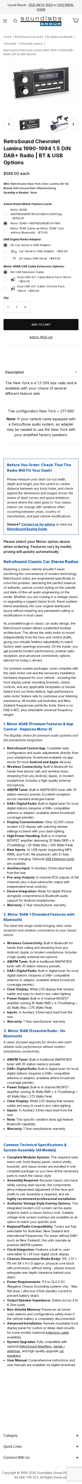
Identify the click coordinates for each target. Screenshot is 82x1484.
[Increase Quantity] (25, 307)
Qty (6, 297)
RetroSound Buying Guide (27, 529)
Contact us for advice (38, 524)
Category (10, 1435)
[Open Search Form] (15, 20)
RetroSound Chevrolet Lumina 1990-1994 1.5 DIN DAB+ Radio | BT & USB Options (38, 52)
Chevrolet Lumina (31, 43)
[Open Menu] (5, 20)
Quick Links (12, 1446)
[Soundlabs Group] (41, 20)
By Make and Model (59, 36)
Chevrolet (9, 43)
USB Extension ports (59, 859)
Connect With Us (16, 1457)
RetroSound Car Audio (29, 36)
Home (7, 36)
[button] (29, 124)
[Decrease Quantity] (8, 307)
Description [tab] (14, 372)
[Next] (73, 124)
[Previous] (8, 124)
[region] (41, 124)
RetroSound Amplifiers (35, 1346)
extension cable (57, 1332)
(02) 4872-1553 (41, 5)
